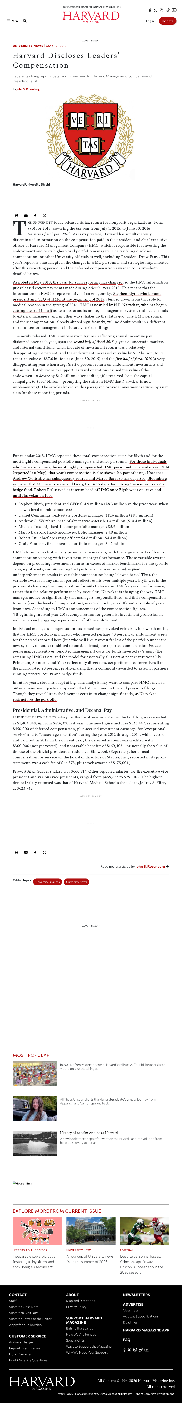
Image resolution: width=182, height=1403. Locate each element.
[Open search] (25, 21)
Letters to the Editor (30, 1250)
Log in (150, 20)
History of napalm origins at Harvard (89, 1132)
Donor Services (20, 1354)
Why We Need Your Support (87, 1352)
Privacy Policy (76, 1307)
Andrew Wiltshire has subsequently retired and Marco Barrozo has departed (79, 478)
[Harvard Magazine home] (91, 17)
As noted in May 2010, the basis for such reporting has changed (68, 282)
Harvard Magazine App (146, 1330)
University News (28, 45)
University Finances (47, 881)
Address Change (21, 1342)
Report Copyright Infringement (154, 1393)
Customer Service (27, 1336)
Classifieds (131, 1310)
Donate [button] (167, 21)
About (72, 1295)
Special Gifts (75, 1340)
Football (127, 1250)
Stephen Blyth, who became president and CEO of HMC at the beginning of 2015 (87, 296)
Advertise (133, 1304)
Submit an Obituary (23, 1313)
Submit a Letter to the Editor (30, 1319)
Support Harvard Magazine (84, 1320)
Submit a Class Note (24, 1307)
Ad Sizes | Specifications (141, 1316)
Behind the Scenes (79, 1328)
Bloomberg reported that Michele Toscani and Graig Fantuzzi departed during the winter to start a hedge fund (90, 484)
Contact (18, 1295)
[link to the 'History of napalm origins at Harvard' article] (35, 1144)
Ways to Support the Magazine (89, 1346)
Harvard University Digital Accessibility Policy (103, 1393)
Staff (13, 1301)
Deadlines (130, 1322)
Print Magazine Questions (28, 1360)
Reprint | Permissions (24, 1348)
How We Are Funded (81, 1334)
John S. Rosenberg (28, 89)
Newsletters (136, 1295)
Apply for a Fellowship (25, 1325)
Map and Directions (80, 1301)
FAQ (126, 1339)
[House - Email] (91, 1183)
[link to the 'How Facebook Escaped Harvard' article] (35, 1075)
